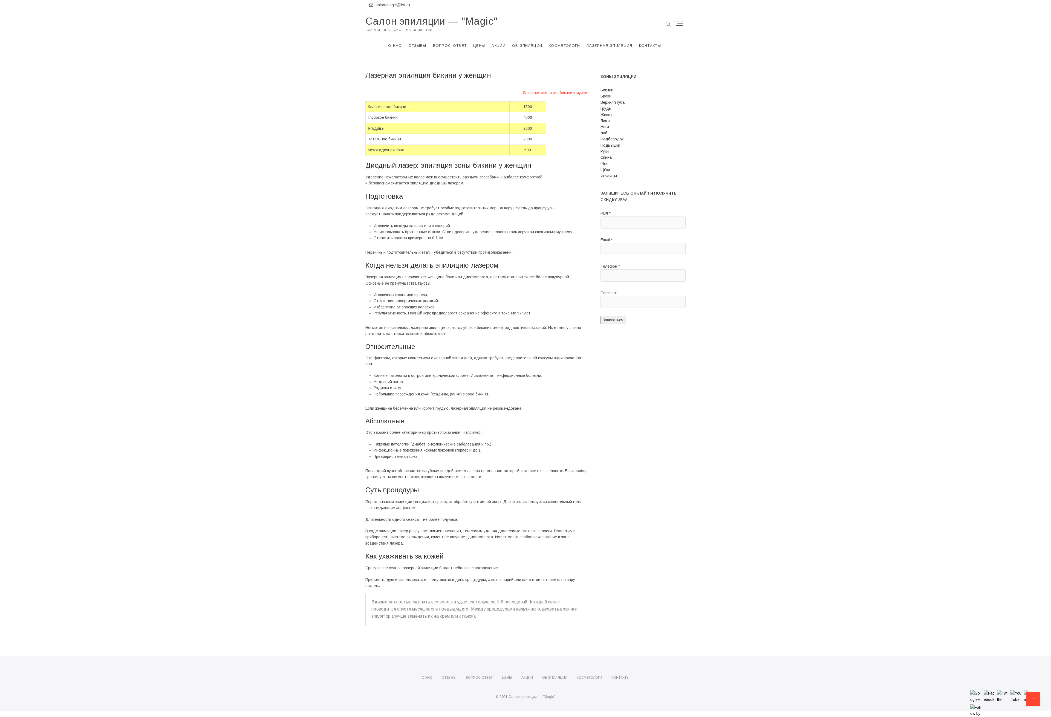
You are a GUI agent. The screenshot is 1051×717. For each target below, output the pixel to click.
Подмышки (610, 145)
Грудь (605, 108)
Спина (606, 157)
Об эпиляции (527, 46)
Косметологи (564, 46)
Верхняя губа (612, 102)
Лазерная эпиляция (609, 46)
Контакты (650, 46)
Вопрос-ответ (450, 46)
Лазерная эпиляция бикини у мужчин (556, 93)
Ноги (604, 127)
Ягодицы (608, 176)
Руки (604, 151)
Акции (499, 46)
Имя (605, 213)
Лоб (603, 133)
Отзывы (417, 46)
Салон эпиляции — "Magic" (431, 21)
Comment (608, 293)
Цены (479, 46)
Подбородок (611, 139)
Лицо (605, 120)
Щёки (605, 169)
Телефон (610, 266)
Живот (606, 114)
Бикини (606, 90)
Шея (604, 163)
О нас (395, 46)
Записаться (613, 320)
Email (606, 240)
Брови (605, 96)
